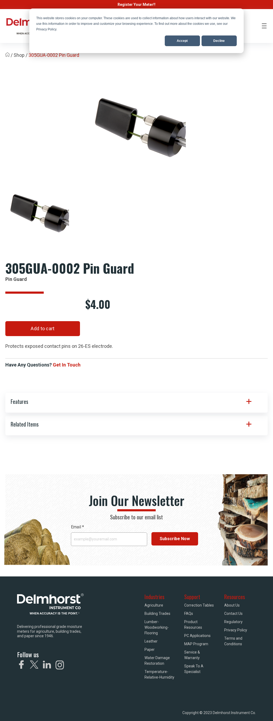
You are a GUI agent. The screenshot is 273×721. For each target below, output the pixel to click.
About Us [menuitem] (232, 605)
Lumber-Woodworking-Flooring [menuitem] (156, 627)
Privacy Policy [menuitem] (235, 630)
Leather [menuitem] (151, 641)
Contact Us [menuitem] (233, 613)
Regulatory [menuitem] (233, 622)
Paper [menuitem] (149, 649)
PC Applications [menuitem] (197, 636)
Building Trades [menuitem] (157, 613)
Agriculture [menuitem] (153, 605)
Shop (19, 55)
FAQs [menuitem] (188, 613)
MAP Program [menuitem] (196, 644)
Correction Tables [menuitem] (199, 605)
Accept (182, 41)
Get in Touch (67, 365)
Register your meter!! (136, 4)
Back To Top (252, 709)
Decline (219, 41)
